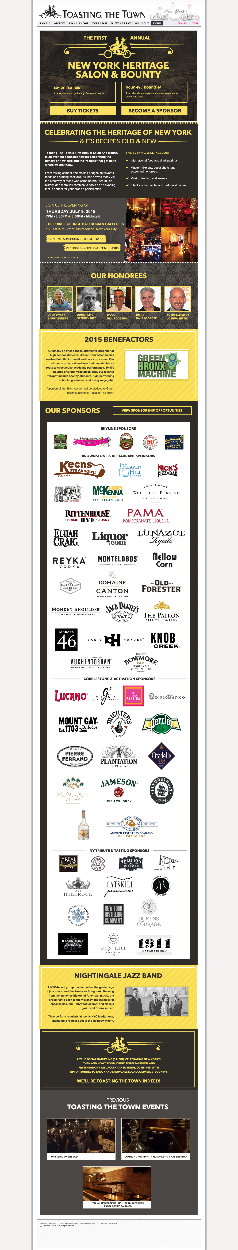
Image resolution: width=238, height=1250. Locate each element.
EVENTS (157, 23)
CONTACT (104, 1223)
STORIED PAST (99, 23)
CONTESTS (52, 1223)
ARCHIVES (59, 23)
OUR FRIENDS (142, 23)
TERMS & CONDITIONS (87, 1223)
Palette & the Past (121, 23)
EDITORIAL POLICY (71, 1223)
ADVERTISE (113, 1223)
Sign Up (182, 23)
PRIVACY (61, 1223)
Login (194, 23)
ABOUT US (45, 23)
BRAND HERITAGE (78, 23)
